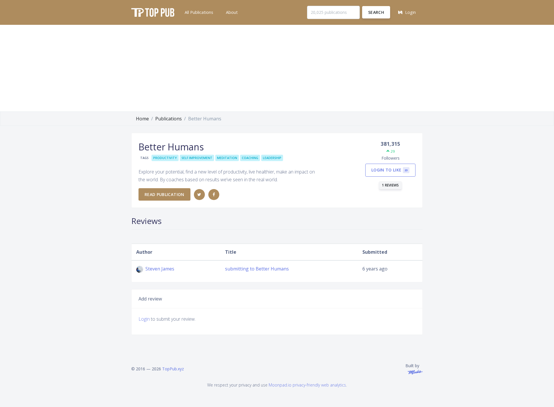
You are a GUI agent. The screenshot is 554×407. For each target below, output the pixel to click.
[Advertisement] (277, 68)
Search (376, 12)
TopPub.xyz (173, 368)
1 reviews (390, 185)
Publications (168, 118)
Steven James (159, 269)
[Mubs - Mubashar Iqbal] (414, 371)
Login (144, 319)
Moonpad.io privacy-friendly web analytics (307, 385)
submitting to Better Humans (257, 269)
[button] (198, 12)
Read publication (164, 194)
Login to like (389, 170)
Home (142, 118)
